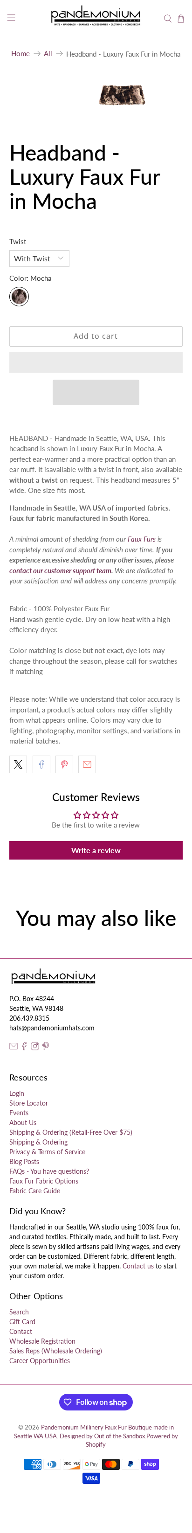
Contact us (138, 1266)
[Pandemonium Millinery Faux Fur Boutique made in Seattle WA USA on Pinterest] (45, 1048)
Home (20, 53)
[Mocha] (19, 296)
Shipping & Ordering (38, 1142)
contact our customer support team (60, 570)
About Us (22, 1122)
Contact (20, 1331)
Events (18, 1113)
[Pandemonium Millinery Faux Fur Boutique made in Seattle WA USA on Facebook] (24, 1048)
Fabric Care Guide (34, 1191)
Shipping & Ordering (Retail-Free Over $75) (70, 1132)
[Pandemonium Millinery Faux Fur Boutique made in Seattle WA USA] (96, 18)
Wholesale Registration (42, 1341)
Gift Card (22, 1322)
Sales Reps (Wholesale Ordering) (55, 1351)
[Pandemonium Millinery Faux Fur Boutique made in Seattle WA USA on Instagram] (35, 1048)
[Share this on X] (18, 764)
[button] (95, 362)
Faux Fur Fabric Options (43, 1181)
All (48, 53)
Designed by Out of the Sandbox (102, 1436)
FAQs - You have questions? (49, 1171)
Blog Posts (24, 1161)
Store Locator (28, 1103)
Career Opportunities (39, 1361)
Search (19, 1312)
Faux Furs (142, 539)
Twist (17, 241)
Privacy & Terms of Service (47, 1152)
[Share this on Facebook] (41, 764)
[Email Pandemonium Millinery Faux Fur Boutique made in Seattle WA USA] (13, 1048)
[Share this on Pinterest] (64, 764)
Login (16, 1093)
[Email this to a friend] (87, 764)
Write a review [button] (96, 850)
